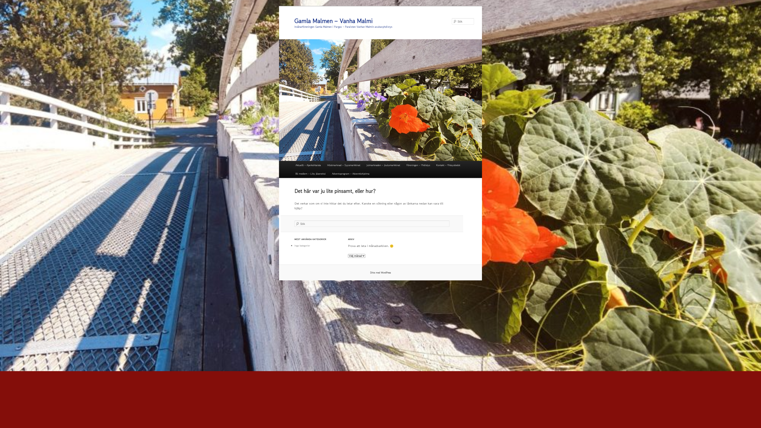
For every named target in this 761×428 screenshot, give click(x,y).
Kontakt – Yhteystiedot (448, 165)
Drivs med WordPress (380, 272)
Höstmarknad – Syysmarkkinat (343, 165)
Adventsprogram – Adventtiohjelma (350, 174)
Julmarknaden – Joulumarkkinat (383, 165)
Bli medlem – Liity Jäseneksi (310, 174)
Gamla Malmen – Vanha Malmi (333, 20)
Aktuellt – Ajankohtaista (308, 165)
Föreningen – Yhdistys (418, 165)
